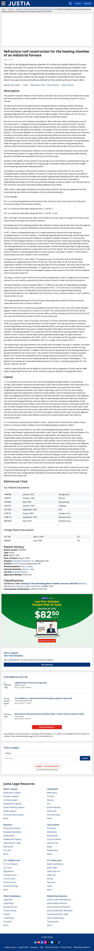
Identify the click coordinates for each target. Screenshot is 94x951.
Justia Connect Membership (59, 899)
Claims (25, 85)
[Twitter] (55, 942)
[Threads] (48, 942)
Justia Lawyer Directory (57, 903)
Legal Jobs (7, 899)
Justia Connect (10, 947)
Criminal (50, 796)
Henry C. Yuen (28, 569)
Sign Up (87, 3)
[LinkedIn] (35, 942)
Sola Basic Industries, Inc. (24, 561)
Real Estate (8, 846)
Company (34, 947)
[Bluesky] (52, 942)
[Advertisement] (47, 30)
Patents (10, 9)
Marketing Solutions (57, 896)
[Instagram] (45, 942)
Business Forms (10, 907)
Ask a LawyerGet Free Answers (13, 654)
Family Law (51, 811)
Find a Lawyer (11, 747)
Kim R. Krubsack (19, 563)
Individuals (52, 789)
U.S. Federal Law (11, 860)
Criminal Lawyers (10, 800)
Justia (3, 9)
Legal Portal (23, 947)
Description (16, 85)
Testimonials (52, 921)
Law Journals (52, 843)
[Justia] (19, 3)
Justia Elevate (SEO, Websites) (59, 910)
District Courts (9, 882)
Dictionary (51, 828)
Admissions (52, 832)
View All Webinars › (47, 727)
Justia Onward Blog (55, 918)
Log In (78, 3)
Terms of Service (52, 947)
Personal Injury (53, 814)
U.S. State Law (54, 860)
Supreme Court (10, 875)
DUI (48, 803)
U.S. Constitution (10, 864)
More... (6, 818)
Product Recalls (10, 910)
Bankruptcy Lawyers (12, 792)
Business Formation (12, 828)
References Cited (37, 85)
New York (51, 882)
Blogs (49, 846)
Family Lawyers (9, 811)
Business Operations (12, 832)
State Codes (52, 867)
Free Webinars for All (15, 677)
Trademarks (8, 918)
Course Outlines (54, 839)
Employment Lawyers (12, 803)
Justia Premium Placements (58, 907)
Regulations (8, 871)
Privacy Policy (66, 947)
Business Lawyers (11, 796)
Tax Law (7, 850)
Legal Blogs (8, 903)
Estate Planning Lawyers (14, 807)
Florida (50, 878)
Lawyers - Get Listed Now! (47, 766)
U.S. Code (7, 867)
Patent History (53, 85)
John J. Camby (27, 566)
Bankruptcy (52, 792)
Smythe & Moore (20, 572)
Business (7, 824)
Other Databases (12, 896)
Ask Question (47, 664)
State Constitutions (55, 864)
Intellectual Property (12, 839)
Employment (8, 835)
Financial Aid (52, 835)
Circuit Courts (9, 878)
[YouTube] (38, 942)
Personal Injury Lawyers (13, 814)
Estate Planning (54, 807)
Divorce (50, 800)
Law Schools (53, 824)
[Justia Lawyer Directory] (58, 942)
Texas (49, 886)
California (51, 875)
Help (41, 947)
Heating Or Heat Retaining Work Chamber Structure (34, 9)
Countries (7, 921)
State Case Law (53, 871)
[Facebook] (42, 942)
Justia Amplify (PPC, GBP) (57, 914)
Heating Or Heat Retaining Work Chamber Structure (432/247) (49, 583)
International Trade (11, 843)
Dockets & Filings (10, 886)
